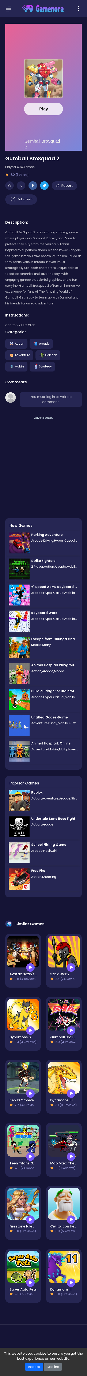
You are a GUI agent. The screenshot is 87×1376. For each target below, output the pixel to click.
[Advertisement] (43, 463)
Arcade (44, 343)
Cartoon (51, 355)
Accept (34, 1366)
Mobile (19, 366)
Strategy (45, 366)
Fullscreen (25, 199)
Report (67, 185)
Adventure (22, 355)
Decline (53, 1366)
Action (19, 343)
